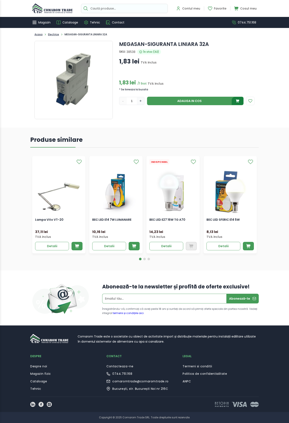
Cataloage (38, 381)
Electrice (53, 34)
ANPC (187, 381)
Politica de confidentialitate (205, 374)
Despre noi (38, 366)
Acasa (38, 34)
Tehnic (35, 389)
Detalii (52, 246)
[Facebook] (41, 404)
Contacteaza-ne (119, 366)
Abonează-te (239, 298)
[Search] (86, 8)
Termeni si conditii (197, 366)
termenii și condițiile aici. (128, 313)
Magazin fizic (40, 374)
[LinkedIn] (32, 404)
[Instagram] (49, 404)
